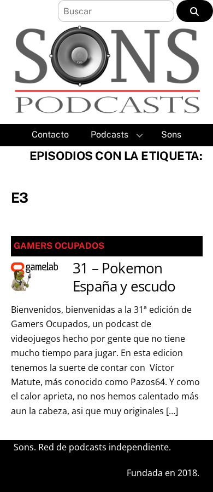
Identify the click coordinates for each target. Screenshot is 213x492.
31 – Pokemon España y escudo (124, 277)
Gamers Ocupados (59, 246)
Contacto (50, 134)
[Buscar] (194, 11)
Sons (171, 134)
